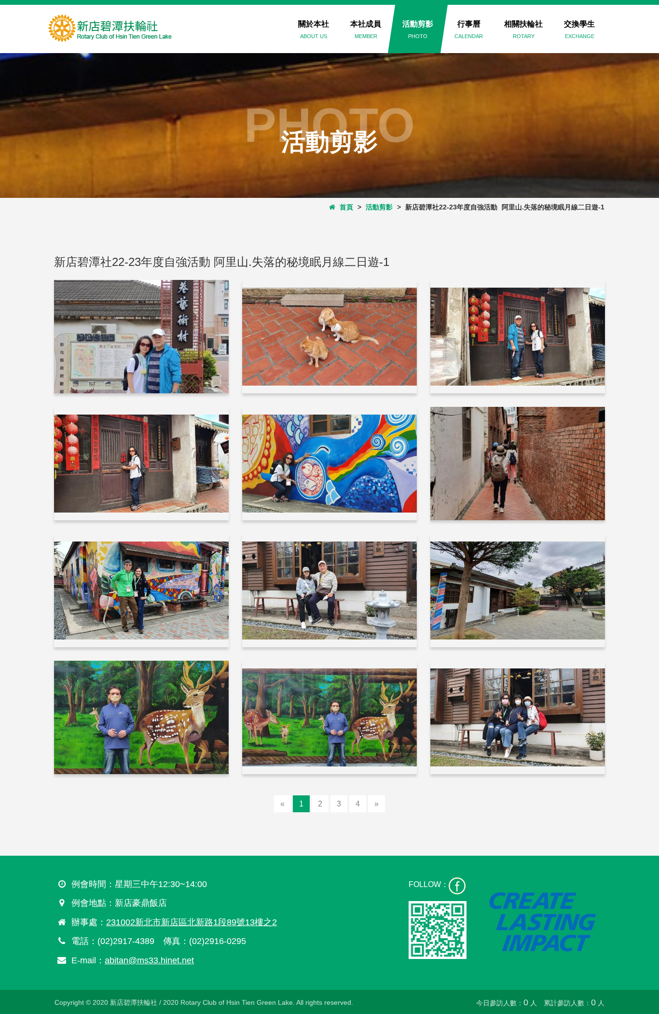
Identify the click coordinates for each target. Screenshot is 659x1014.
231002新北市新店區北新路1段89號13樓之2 (191, 922)
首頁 (344, 207)
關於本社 (313, 29)
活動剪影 (417, 29)
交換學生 (579, 29)
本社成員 (365, 29)
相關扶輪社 (523, 29)
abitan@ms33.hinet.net (149, 960)
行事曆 (468, 29)
